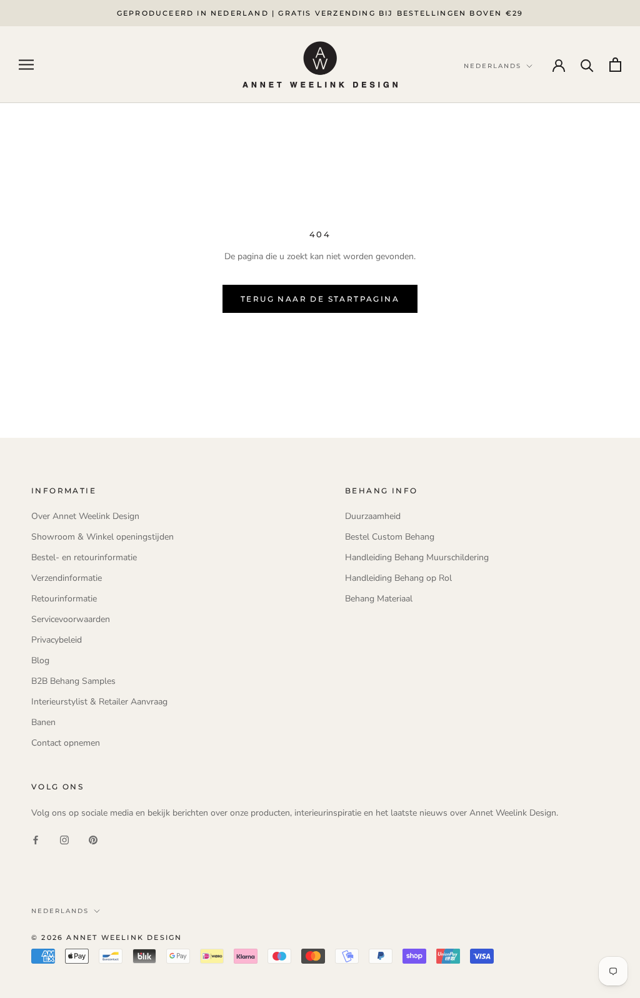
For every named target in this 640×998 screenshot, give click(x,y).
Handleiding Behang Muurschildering (417, 557)
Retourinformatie (64, 599)
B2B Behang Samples (73, 681)
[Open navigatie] (26, 64)
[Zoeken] (587, 64)
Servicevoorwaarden (70, 619)
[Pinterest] (93, 839)
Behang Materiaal (378, 599)
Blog (40, 660)
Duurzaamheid (373, 516)
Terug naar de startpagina (320, 299)
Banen (43, 722)
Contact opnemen (65, 743)
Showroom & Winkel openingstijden (102, 537)
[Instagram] (64, 839)
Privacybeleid (56, 640)
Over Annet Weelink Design (85, 516)
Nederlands (60, 911)
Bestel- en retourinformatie (84, 557)
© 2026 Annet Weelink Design (106, 937)
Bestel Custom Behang (389, 537)
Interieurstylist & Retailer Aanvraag (99, 702)
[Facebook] (35, 839)
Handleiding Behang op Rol (398, 578)
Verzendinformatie (66, 578)
